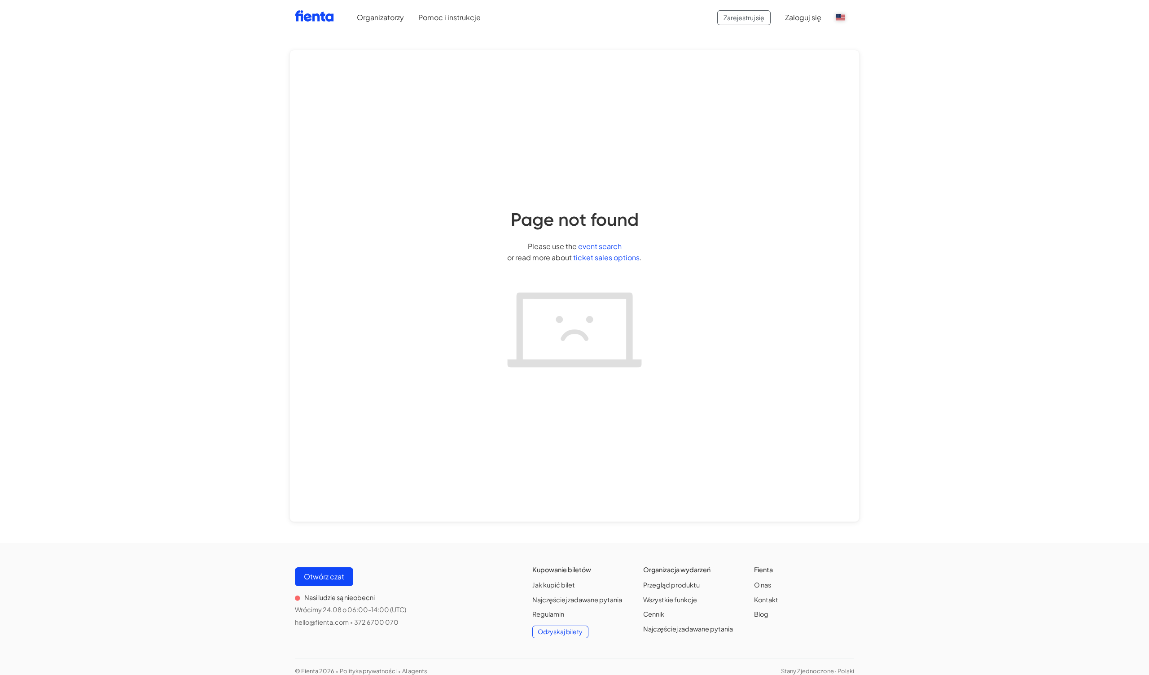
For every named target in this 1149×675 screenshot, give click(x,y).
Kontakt (766, 600)
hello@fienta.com (322, 622)
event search (600, 246)
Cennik (653, 614)
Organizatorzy (380, 17)
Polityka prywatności (368, 671)
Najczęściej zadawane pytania (577, 600)
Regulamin (548, 614)
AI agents (414, 671)
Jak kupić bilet (553, 585)
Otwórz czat (324, 576)
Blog (761, 614)
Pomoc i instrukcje (449, 17)
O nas (762, 585)
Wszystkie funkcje (670, 600)
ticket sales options (606, 257)
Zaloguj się (803, 17)
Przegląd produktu (671, 585)
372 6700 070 (376, 622)
